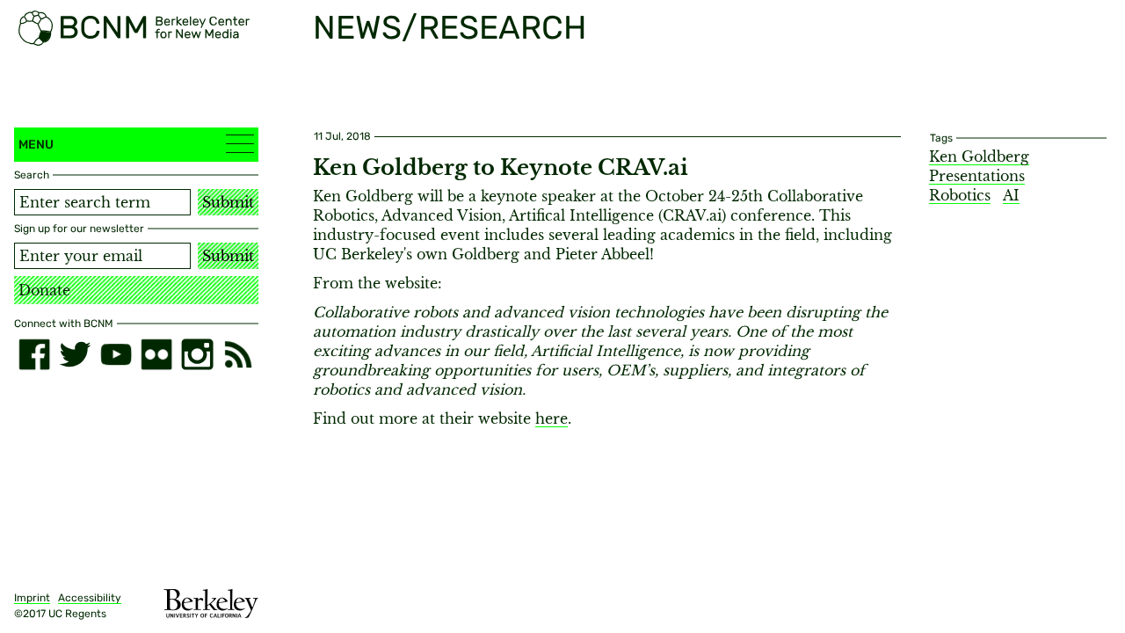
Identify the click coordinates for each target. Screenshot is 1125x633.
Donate (44, 290)
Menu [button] (36, 144)
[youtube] (116, 354)
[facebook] (34, 354)
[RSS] (238, 354)
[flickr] (156, 354)
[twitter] (74, 354)
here (551, 418)
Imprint (32, 598)
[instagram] (197, 354)
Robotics (960, 195)
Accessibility (89, 598)
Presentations (977, 176)
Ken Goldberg (979, 156)
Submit (228, 202)
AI (1011, 195)
